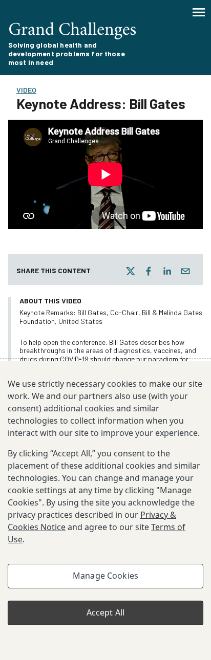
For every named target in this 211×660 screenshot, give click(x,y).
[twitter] (130, 271)
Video (26, 89)
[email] (185, 271)
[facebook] (148, 271)
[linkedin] (167, 271)
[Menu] (199, 12)
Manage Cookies (105, 575)
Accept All (106, 612)
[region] (105, 510)
